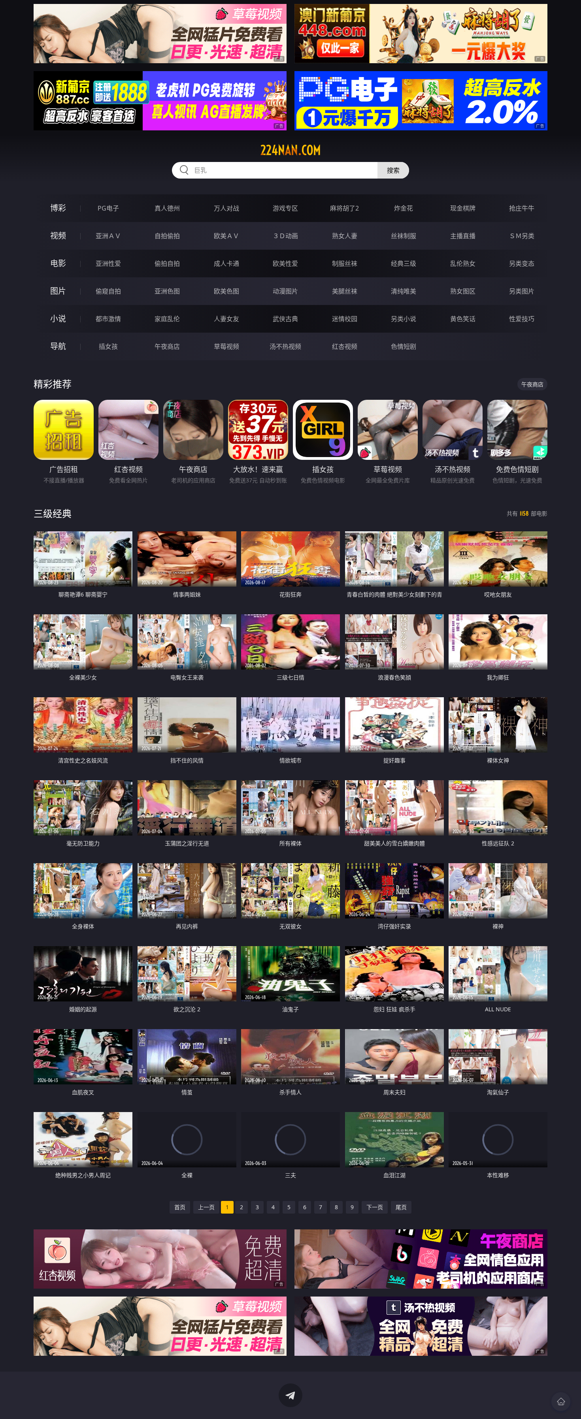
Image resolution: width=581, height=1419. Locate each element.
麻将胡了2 (344, 208)
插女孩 (108, 346)
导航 (58, 346)
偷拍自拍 (167, 263)
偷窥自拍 (108, 291)
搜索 (393, 170)
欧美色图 (226, 291)
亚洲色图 (167, 291)
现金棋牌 (462, 208)
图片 (58, 291)
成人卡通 (226, 263)
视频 (58, 235)
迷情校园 (344, 318)
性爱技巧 (521, 318)
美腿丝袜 (344, 291)
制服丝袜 (344, 263)
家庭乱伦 (167, 318)
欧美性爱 (285, 263)
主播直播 (462, 235)
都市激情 (108, 318)
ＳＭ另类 (521, 235)
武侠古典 (285, 318)
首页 (179, 1207)
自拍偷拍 (167, 235)
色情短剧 (403, 346)
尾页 (401, 1207)
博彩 (58, 208)
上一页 (206, 1207)
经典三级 (403, 263)
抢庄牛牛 (521, 208)
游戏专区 (285, 208)
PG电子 (108, 208)
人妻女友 (226, 318)
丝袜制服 (403, 235)
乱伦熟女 (462, 263)
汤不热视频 (285, 346)
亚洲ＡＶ (108, 235)
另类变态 (521, 263)
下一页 (374, 1207)
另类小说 (403, 318)
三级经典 (53, 513)
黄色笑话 (462, 318)
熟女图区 (462, 291)
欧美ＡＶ (226, 235)
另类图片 (521, 291)
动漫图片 (285, 291)
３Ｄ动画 (285, 235)
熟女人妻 (344, 235)
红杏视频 (344, 346)
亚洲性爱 (108, 263)
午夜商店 (167, 346)
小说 (58, 318)
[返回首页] (560, 1401)
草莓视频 (226, 346)
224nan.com (290, 150)
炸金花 (403, 208)
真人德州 (167, 208)
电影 (58, 263)
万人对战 (226, 208)
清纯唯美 (403, 291)
